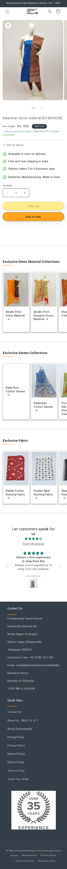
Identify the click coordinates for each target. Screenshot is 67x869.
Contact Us (14, 711)
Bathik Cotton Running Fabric (15, 492)
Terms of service (24, 861)
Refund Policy (16, 753)
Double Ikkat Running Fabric (43, 492)
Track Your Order (18, 779)
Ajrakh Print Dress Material (15, 313)
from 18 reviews (33, 543)
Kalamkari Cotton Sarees (43, 405)
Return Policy (15, 762)
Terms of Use (16, 770)
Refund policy (29, 855)
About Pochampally (19, 728)
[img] (33, 538)
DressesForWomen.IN (27, 851)
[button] (7, 11)
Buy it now (33, 216)
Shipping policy (46, 861)
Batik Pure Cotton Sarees (15, 389)
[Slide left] (25, 108)
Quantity (7, 185)
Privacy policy (48, 855)
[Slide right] (42, 108)
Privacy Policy (16, 745)
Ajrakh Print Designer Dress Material (44, 315)
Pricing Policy (15, 737)
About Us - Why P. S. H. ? (22, 720)
